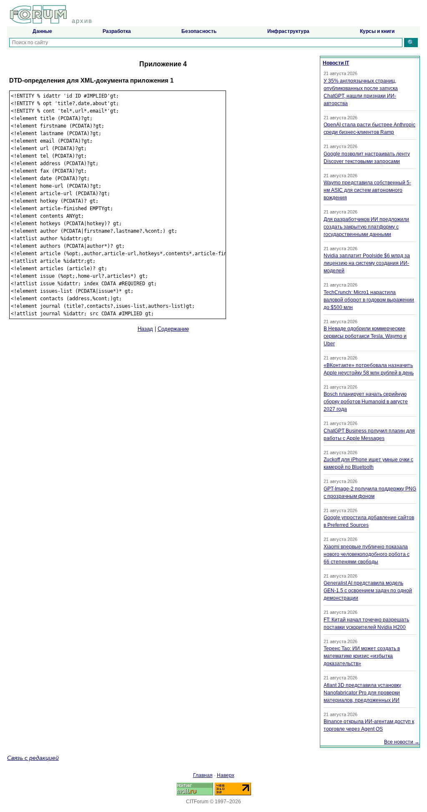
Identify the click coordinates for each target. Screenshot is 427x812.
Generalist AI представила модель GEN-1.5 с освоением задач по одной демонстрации (368, 590)
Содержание (173, 329)
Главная (203, 775)
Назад (145, 329)
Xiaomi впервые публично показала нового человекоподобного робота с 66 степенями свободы (366, 554)
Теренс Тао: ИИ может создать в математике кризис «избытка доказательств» (362, 656)
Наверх (225, 775)
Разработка (117, 31)
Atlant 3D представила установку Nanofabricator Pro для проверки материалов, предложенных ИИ (362, 692)
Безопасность (198, 31)
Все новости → (401, 742)
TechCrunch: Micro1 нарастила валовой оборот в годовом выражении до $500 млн (369, 299)
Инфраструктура (288, 31)
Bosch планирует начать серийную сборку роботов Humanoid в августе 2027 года (366, 401)
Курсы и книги (377, 31)
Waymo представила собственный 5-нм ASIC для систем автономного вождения (367, 190)
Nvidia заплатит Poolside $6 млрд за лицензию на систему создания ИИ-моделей (367, 263)
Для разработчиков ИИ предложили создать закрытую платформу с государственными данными (366, 226)
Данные (42, 31)
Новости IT (336, 63)
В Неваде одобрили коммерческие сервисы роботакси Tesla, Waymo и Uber (365, 336)
